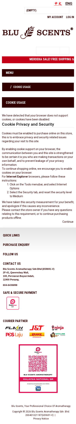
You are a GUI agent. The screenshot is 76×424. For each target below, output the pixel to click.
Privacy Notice (41, 418)
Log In (70, 17)
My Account (55, 17)
